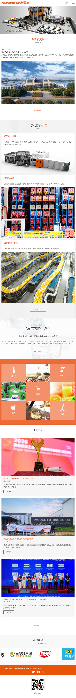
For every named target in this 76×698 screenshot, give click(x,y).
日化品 (62, 376)
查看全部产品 (38, 309)
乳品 (62, 414)
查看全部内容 (38, 111)
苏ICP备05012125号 (35, 668)
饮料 (38, 394)
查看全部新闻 (38, 626)
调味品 (13, 376)
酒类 (13, 413)
